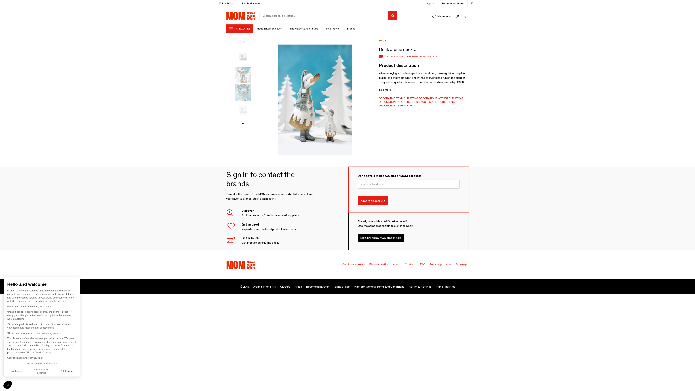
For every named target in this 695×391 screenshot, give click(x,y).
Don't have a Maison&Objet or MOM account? (389, 176)
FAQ (422, 264)
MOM (240, 16)
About (397, 264)
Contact (410, 264)
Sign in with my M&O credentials (380, 237)
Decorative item (390, 98)
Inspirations (333, 28)
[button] (7, 385)
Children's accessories (421, 102)
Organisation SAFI (264, 286)
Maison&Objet (226, 3)
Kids (400, 102)
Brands (351, 28)
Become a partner (317, 286)
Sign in (430, 3)
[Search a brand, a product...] (392, 15)
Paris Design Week (251, 3)
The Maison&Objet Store (304, 28)
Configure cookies (353, 264)
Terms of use (341, 286)
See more (385, 89)
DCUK (408, 105)
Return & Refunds (419, 286)
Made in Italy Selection (269, 28)
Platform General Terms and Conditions (379, 286)
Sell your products (452, 3)
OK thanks (66, 371)
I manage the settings (41, 371)
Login (465, 16)
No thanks (16, 371)
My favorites (444, 16)
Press (298, 286)
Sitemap (461, 264)
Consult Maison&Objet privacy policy (25, 358)
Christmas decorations (420, 98)
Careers (285, 286)
